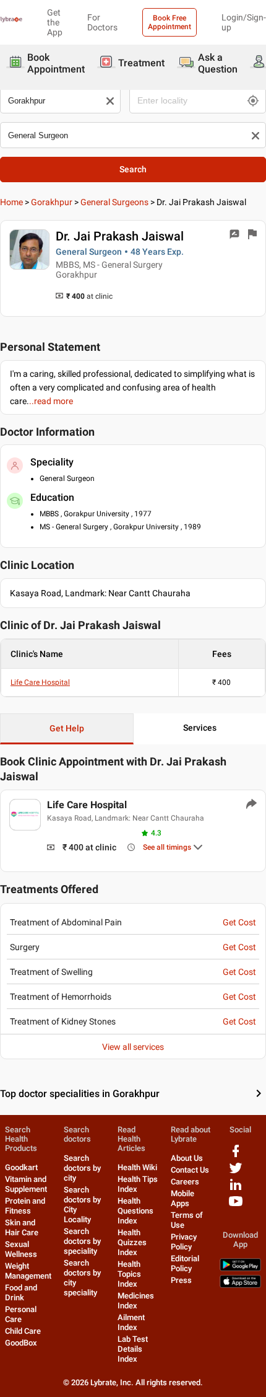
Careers (185, 1181)
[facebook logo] (235, 1155)
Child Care (23, 1331)
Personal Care (20, 1314)
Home (11, 202)
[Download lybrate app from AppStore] (240, 1285)
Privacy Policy (184, 1241)
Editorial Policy (185, 1263)
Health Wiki (137, 1167)
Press (181, 1280)
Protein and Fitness (25, 1205)
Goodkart (21, 1167)
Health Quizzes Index (132, 1242)
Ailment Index (131, 1322)
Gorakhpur (51, 202)
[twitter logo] (235, 1172)
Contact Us (190, 1169)
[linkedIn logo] (235, 1189)
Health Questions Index (135, 1210)
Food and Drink (21, 1292)
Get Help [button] (66, 728)
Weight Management (28, 1270)
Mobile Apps (182, 1198)
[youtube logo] (235, 1205)
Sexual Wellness (21, 1249)
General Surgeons (114, 202)
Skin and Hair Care (21, 1227)
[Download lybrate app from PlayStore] (240, 1268)
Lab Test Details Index (133, 1349)
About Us (187, 1158)
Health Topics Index (129, 1274)
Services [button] (200, 728)
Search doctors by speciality (82, 1241)
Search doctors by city (82, 1168)
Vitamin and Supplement (26, 1184)
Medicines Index (136, 1300)
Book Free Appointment (169, 22)
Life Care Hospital (40, 682)
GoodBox (21, 1342)
